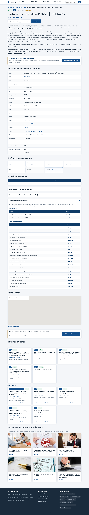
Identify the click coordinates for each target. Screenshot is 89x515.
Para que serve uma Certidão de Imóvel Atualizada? (18, 450)
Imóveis (35, 349)
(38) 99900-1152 (14, 21)
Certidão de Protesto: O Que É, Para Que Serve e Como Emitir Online (44, 450)
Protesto (36, 367)
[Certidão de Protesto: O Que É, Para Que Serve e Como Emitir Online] (44, 440)
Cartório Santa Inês (64, 496)
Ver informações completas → (16, 362)
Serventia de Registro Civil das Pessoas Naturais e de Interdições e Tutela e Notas (19, 371)
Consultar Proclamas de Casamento (67, 505)
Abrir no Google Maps (13, 326)
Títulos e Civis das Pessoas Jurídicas (16, 389)
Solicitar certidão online (70, 60)
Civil (15, 10)
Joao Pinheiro (19, 7)
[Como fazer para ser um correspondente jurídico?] (69, 440)
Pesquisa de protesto (42, 498)
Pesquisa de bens (42, 501)
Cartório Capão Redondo (65, 507)
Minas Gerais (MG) (29, 124)
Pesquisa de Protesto (34, 2)
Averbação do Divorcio (75, 496)
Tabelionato (62, 493)
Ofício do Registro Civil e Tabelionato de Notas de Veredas (44, 392)
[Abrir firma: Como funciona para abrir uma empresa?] (19, 464)
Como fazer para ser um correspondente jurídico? (66, 450)
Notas (28, 76)
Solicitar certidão (36, 21)
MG (13, 7)
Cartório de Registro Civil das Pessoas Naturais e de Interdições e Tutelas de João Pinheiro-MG (19, 354)
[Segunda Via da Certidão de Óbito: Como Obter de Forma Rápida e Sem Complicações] (69, 464)
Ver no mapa (26, 21)
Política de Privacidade (65, 513)
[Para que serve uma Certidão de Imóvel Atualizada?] (19, 440)
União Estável (63, 502)
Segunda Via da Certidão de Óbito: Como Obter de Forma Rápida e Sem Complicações (69, 475)
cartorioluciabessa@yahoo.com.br (33, 131)
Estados (79, 513)
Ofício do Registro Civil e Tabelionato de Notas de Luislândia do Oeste (69, 353)
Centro (24, 7)
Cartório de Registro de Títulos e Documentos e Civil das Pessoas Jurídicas (18, 393)
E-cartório (70, 502)
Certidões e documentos (21, 2)
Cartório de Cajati (71, 493)
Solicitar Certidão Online (57, 2)
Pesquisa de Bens (46, 2)
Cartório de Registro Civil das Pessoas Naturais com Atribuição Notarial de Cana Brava (18, 412)
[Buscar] (79, 2)
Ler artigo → (11, 454)
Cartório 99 (62, 499)
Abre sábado (74, 513)
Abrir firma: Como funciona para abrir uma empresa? (18, 474)
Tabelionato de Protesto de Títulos (43, 369)
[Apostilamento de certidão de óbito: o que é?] (44, 464)
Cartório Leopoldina (71, 499)
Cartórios (10, 7)
